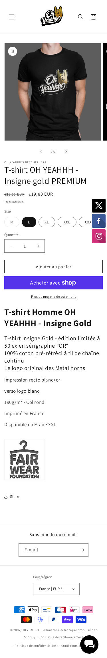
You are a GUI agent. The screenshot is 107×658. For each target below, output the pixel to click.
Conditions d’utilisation (79, 646)
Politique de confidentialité (35, 646)
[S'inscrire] (82, 550)
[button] (11, 17)
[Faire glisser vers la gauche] (41, 151)
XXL (67, 222)
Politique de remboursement (62, 637)
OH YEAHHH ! (31, 630)
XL (47, 222)
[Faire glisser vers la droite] (66, 151)
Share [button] (15, 496)
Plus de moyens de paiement (53, 296)
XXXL (89, 222)
